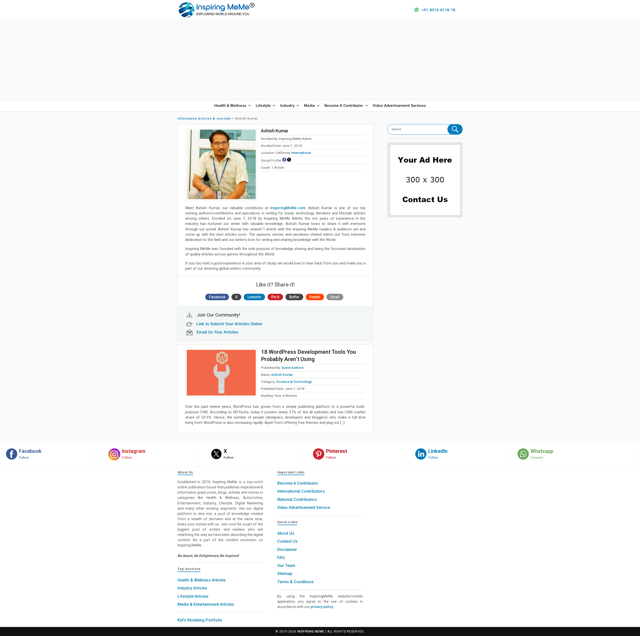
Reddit (315, 297)
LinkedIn (254, 297)
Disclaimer (287, 549)
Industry (287, 105)
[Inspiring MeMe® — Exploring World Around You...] (216, 9)
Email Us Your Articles (217, 332)
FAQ (281, 557)
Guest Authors (293, 368)
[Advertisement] (320, 60)
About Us (285, 533)
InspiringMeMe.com (288, 208)
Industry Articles (192, 588)
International (301, 153)
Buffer (294, 297)
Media (309, 105)
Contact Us (287, 541)
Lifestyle (263, 105)
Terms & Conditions (295, 581)
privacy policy (321, 607)
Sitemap (284, 573)
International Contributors (301, 491)
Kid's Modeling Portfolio (200, 620)
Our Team (286, 565)
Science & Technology (294, 382)
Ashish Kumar (282, 375)
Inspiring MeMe (310, 631)
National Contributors (297, 499)
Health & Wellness (230, 105)
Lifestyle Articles (193, 596)
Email (335, 297)
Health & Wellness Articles (202, 580)
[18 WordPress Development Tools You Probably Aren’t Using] (221, 372)
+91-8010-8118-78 (438, 10)
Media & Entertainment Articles (206, 604)
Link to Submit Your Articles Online (229, 323)
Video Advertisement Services (399, 105)
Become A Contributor (343, 105)
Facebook (217, 297)
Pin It (275, 297)
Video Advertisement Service (303, 507)
